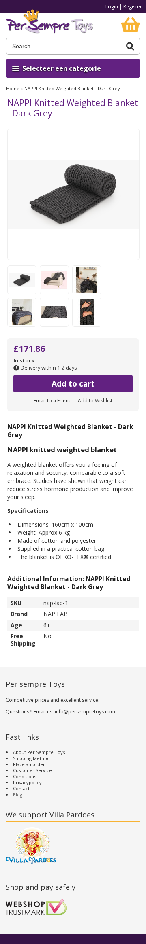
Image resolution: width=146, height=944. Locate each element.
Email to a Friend (53, 400)
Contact (21, 788)
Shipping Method (31, 758)
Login (111, 6)
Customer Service (32, 770)
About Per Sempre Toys (39, 752)
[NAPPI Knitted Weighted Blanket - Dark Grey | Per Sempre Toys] (49, 25)
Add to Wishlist (95, 400)
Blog (17, 795)
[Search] (130, 46)
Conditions (24, 776)
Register (132, 6)
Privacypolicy (27, 782)
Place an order (29, 764)
